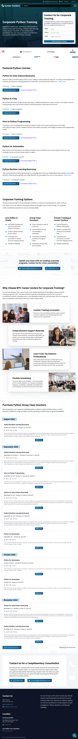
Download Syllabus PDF (28, 90)
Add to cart (39, 440)
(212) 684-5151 (53, 268)
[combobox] (47, 5)
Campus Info (7, 724)
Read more (61, 81)
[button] (74, 735)
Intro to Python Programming (14, 473)
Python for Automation (12, 534)
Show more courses (11, 647)
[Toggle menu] (75, 5)
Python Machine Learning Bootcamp (16, 425)
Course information (10, 90)
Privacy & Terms (22, 737)
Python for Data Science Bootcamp (16, 492)
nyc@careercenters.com (10, 706)
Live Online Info (8, 731)
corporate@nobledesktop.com (55, 25)
